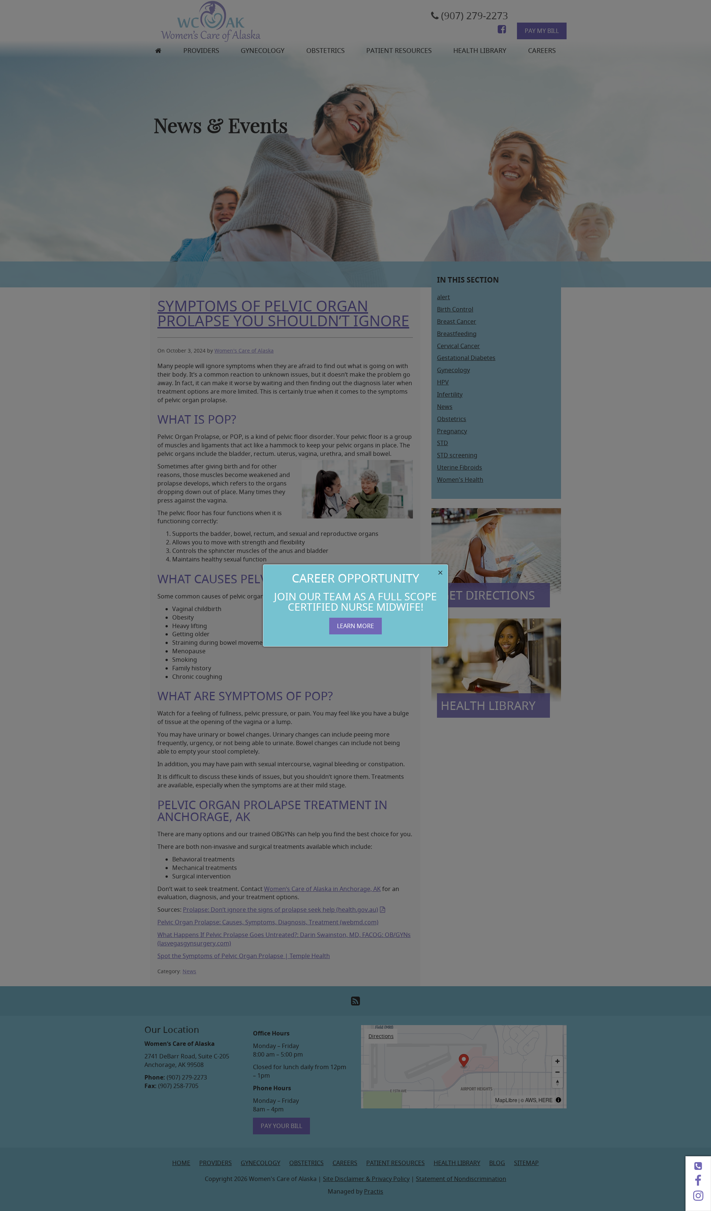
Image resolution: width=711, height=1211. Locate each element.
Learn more (355, 626)
